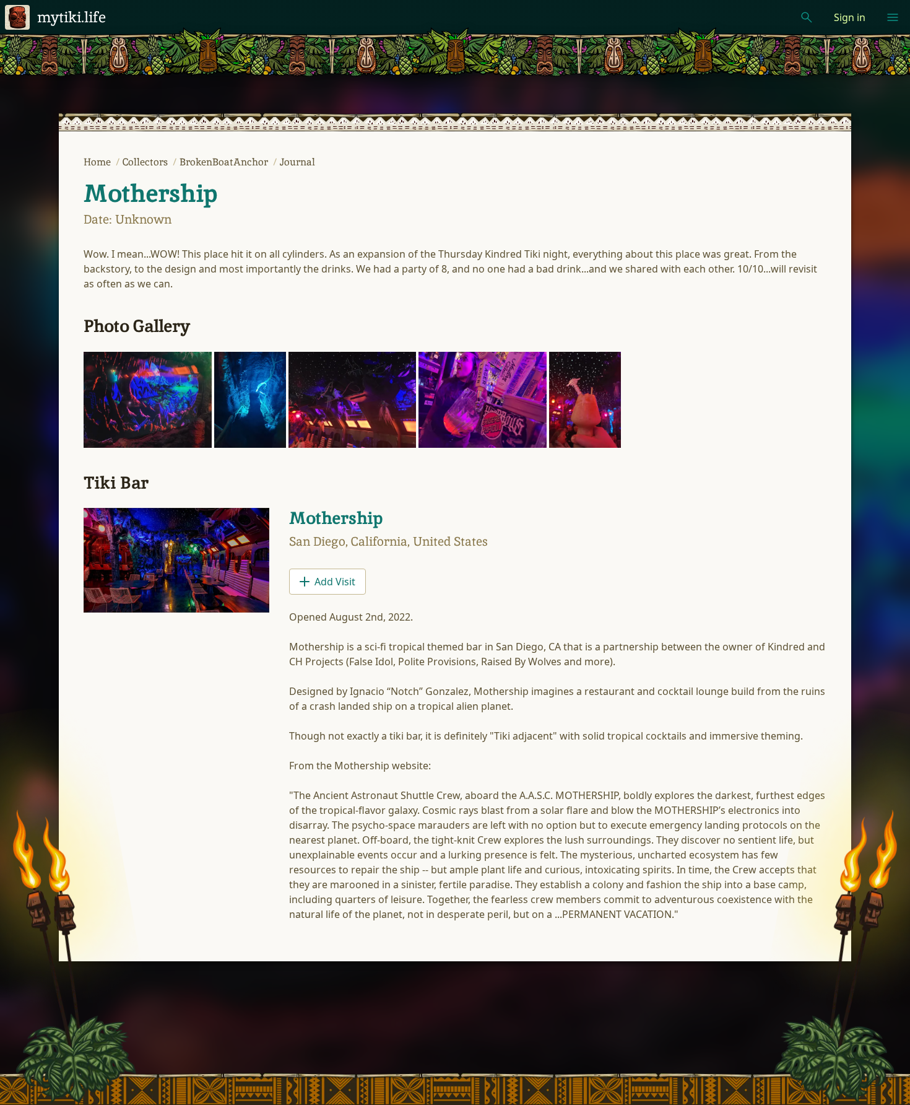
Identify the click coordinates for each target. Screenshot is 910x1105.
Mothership (150, 193)
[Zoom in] (148, 400)
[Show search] (806, 17)
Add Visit (334, 581)
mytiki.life (71, 17)
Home (98, 161)
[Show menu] (892, 17)
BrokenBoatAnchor (225, 161)
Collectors (146, 161)
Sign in (849, 17)
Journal (297, 161)
